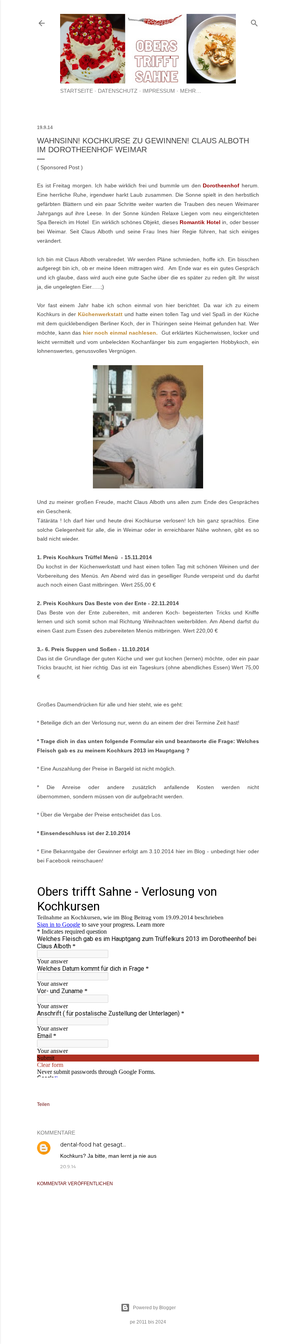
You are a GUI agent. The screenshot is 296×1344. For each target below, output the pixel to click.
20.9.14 (68, 1166)
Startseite (76, 91)
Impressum (159, 91)
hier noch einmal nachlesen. (120, 333)
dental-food (75, 1144)
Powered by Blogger (154, 1307)
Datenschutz (118, 91)
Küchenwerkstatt (100, 314)
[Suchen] (254, 21)
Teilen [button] (43, 1104)
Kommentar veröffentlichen (75, 1183)
